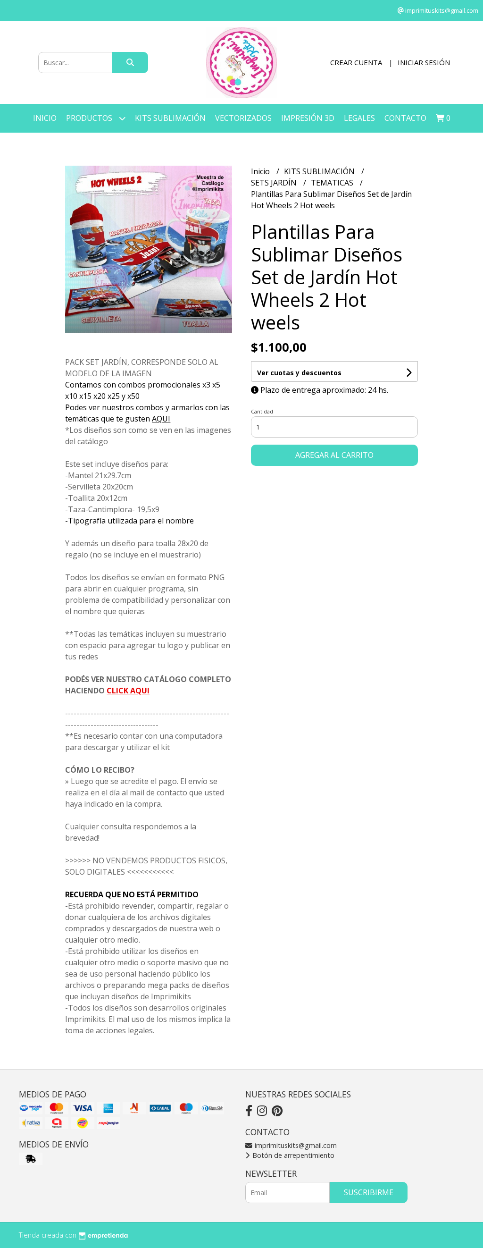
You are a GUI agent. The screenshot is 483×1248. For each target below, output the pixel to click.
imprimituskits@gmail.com (295, 1145)
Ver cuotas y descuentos (299, 372)
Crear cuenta (356, 62)
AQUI (161, 418)
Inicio (45, 118)
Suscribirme (368, 1192)
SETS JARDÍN (275, 182)
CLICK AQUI (128, 690)
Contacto (405, 118)
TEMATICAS (333, 182)
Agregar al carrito (334, 455)
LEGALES (359, 118)
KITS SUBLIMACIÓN (170, 118)
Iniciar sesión (424, 62)
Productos (90, 118)
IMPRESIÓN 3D (307, 118)
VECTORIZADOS (243, 118)
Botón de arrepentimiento (292, 1155)
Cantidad (262, 411)
